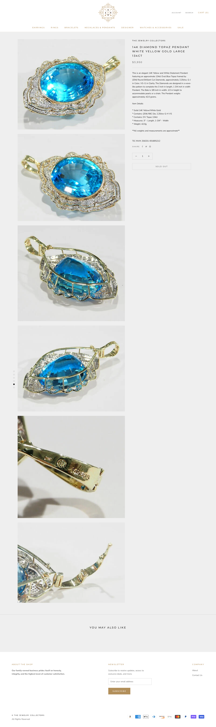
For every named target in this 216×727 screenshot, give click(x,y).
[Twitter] (146, 146)
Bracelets (71, 27)
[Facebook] (142, 146)
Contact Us (197, 675)
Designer (127, 27)
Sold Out (162, 166)
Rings (54, 27)
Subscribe (119, 691)
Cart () (203, 12)
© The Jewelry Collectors (28, 715)
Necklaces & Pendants (100, 27)
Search (189, 13)
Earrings (38, 27)
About (195, 670)
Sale (181, 27)
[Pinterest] (150, 146)
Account (176, 13)
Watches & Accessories (155, 27)
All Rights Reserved (21, 719)
